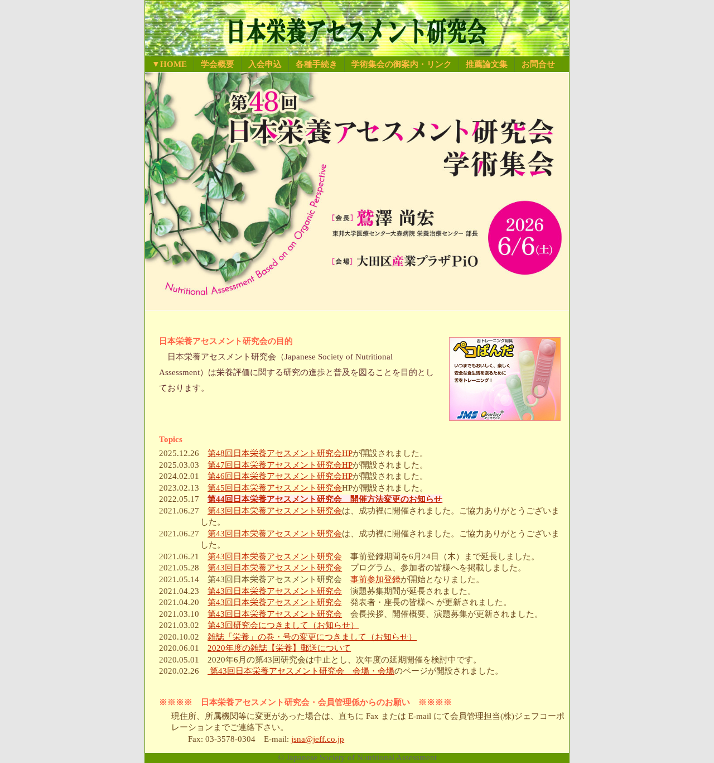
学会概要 (217, 64)
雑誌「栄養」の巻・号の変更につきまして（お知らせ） (312, 636)
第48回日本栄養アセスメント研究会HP (280, 453)
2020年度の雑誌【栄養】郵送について (279, 648)
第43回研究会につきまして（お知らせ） (283, 625)
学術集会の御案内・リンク (401, 64)
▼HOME (169, 64)
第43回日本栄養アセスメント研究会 (275, 510)
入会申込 (265, 64)
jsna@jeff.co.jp (317, 739)
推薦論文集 (487, 64)
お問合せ (538, 64)
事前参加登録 (375, 579)
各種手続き (316, 64)
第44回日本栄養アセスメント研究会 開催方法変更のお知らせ (325, 499)
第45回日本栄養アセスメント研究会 (275, 487)
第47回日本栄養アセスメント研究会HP (280, 464)
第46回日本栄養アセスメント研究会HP (280, 476)
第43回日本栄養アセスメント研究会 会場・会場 (301, 670)
